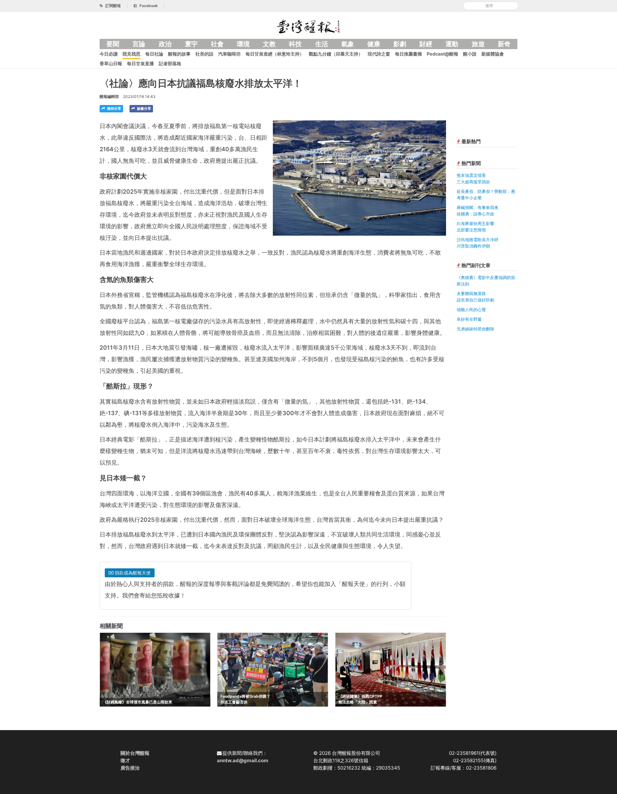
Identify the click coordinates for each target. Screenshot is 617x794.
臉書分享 (143, 108)
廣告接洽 (130, 768)
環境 (243, 44)
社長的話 (204, 54)
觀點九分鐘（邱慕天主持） (336, 54)
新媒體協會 (492, 54)
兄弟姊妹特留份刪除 (475, 328)
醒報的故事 (179, 54)
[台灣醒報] (308, 25)
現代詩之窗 (379, 54)
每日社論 (154, 54)
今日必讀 (109, 54)
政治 (165, 44)
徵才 (125, 760)
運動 (451, 44)
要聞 (112, 44)
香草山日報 (111, 63)
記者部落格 (170, 63)
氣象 (347, 44)
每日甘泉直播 (140, 63)
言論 (138, 44)
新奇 (504, 44)
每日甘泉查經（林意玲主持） (275, 54)
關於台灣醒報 (135, 753)
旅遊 (478, 44)
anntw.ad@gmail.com (242, 760)
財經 (425, 44)
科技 (295, 44)
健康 (373, 44)
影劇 (399, 44)
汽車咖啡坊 (229, 54)
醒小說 (470, 54)
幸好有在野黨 (469, 319)
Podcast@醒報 (442, 54)
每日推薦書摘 (408, 54)
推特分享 (113, 108)
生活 (321, 44)
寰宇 (191, 44)
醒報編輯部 (109, 96)
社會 (217, 44)
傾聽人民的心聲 (471, 309)
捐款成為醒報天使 (132, 572)
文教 (269, 44)
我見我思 (131, 54)
